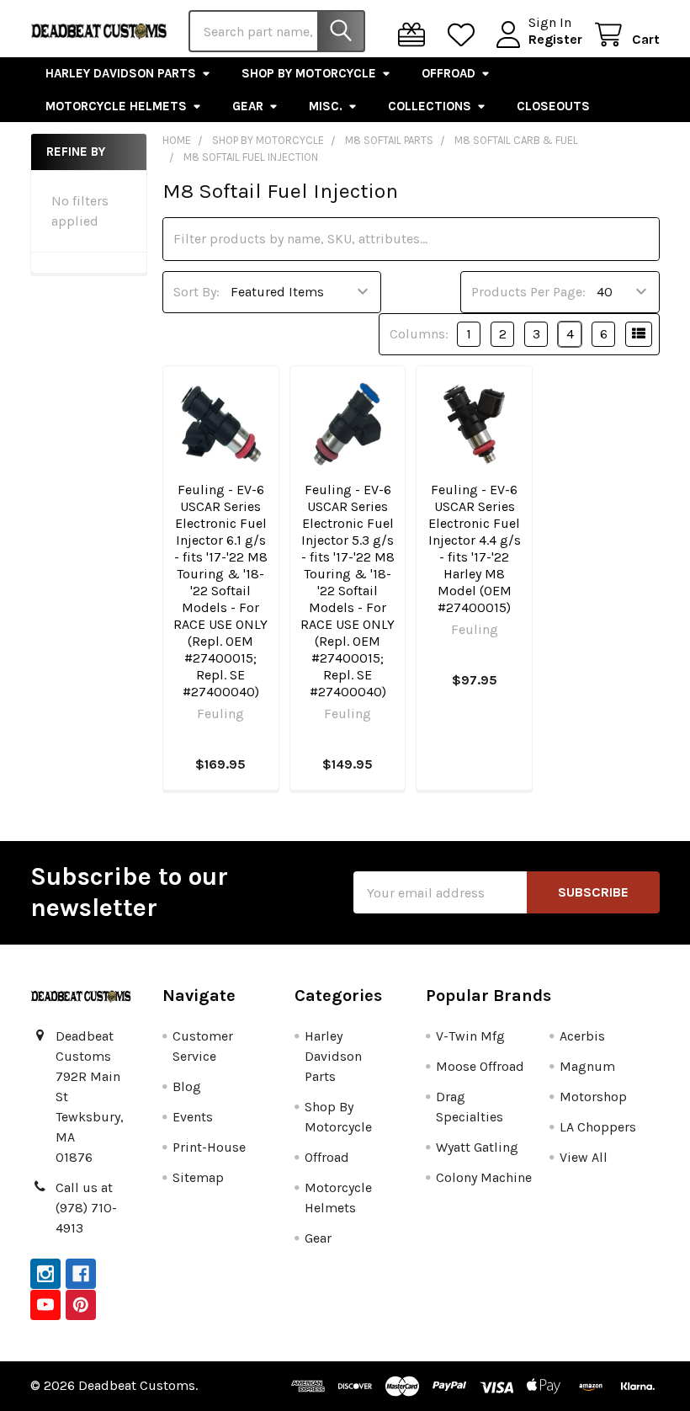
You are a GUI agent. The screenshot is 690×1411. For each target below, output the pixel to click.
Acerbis (582, 1036)
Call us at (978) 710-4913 (86, 1207)
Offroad (448, 73)
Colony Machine (484, 1177)
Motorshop (593, 1097)
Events (192, 1117)
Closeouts (553, 106)
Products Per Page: (528, 292)
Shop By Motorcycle (309, 73)
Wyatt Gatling (477, 1147)
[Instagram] (45, 1274)
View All (584, 1157)
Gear (247, 106)
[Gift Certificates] (415, 35)
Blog (186, 1086)
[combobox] (276, 31)
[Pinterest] (81, 1305)
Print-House (209, 1147)
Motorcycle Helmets (116, 106)
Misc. (325, 106)
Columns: (419, 334)
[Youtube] (45, 1305)
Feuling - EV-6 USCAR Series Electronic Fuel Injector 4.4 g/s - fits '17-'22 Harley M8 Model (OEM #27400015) (474, 548)
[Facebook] (81, 1274)
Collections (429, 106)
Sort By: (196, 292)
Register (555, 39)
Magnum (587, 1066)
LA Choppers (598, 1127)
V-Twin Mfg (470, 1036)
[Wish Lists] (465, 35)
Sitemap (198, 1177)
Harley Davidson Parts (120, 73)
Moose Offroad (480, 1066)
